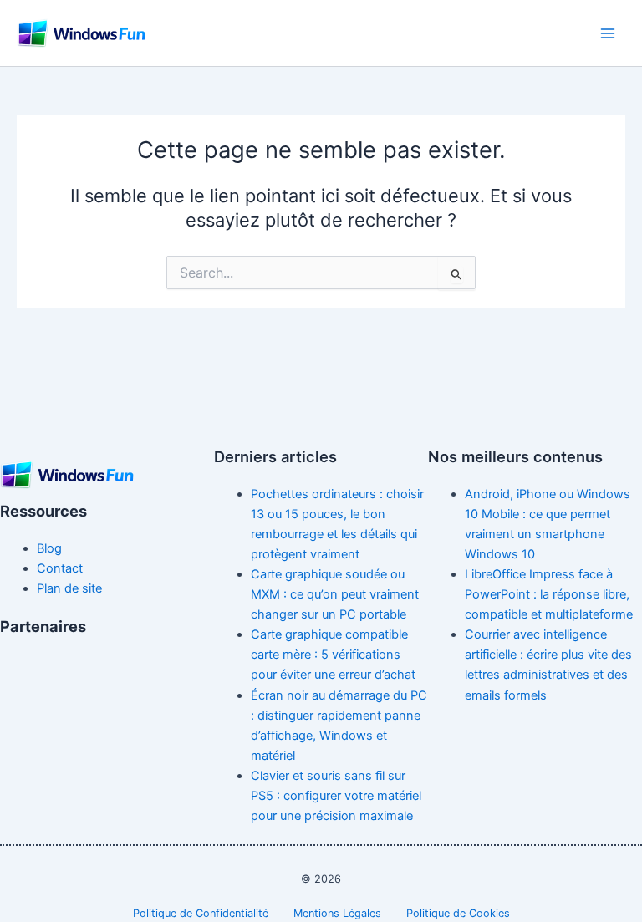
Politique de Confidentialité (200, 913)
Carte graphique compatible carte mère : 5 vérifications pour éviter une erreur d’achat (333, 654)
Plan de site (69, 588)
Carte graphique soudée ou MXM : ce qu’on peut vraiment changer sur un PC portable (335, 594)
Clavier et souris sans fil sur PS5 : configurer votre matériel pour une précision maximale (336, 795)
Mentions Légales (337, 913)
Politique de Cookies (458, 913)
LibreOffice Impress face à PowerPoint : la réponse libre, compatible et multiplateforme (549, 594)
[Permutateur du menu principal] (607, 33)
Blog (49, 548)
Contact (60, 568)
